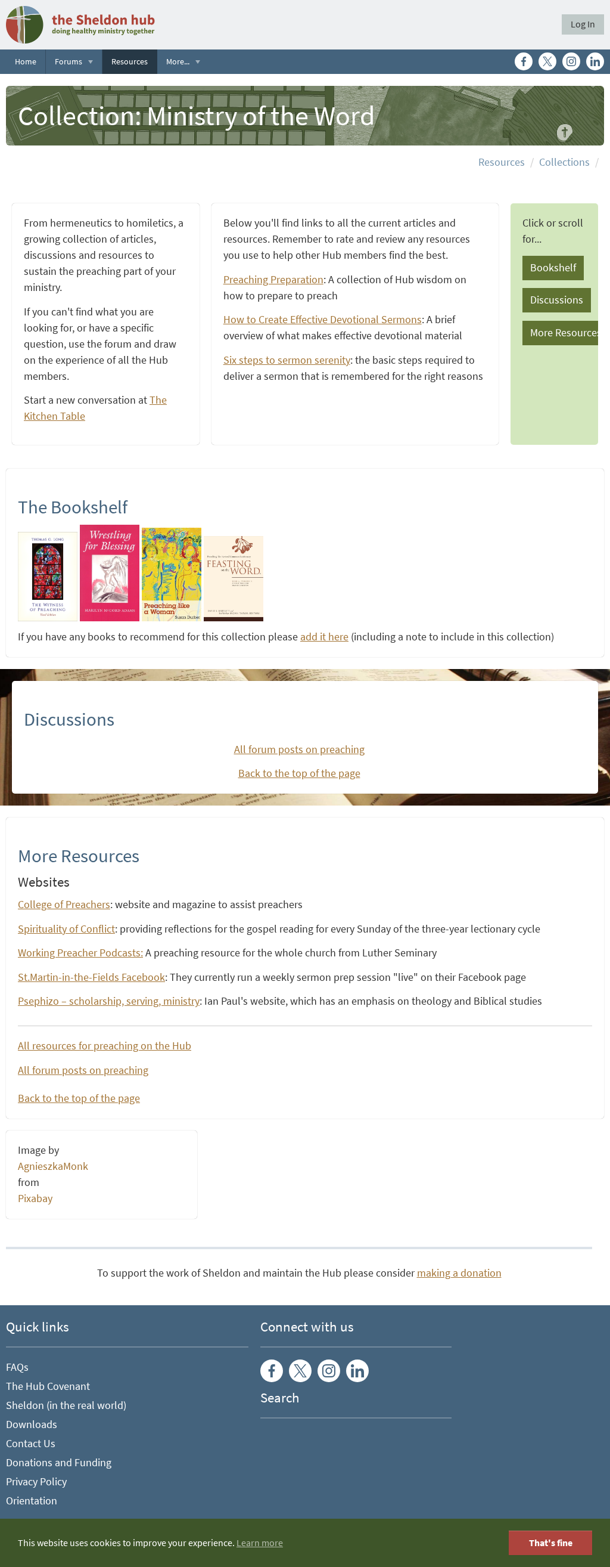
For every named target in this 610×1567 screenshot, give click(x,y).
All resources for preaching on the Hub (104, 1046)
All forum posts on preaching (299, 749)
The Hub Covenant (48, 1386)
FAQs (17, 1367)
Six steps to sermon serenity (286, 360)
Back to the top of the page (299, 773)
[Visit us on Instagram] (571, 61)
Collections (564, 162)
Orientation (31, 1501)
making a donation (459, 1273)
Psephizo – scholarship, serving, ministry (109, 1001)
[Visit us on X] (547, 61)
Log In (583, 24)
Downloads (31, 1424)
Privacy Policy (36, 1482)
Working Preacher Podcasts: (80, 953)
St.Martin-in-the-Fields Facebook (91, 977)
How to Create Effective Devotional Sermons (322, 319)
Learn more (259, 1543)
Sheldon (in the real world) (66, 1405)
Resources (129, 61)
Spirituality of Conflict (66, 929)
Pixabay (35, 1198)
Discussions (556, 300)
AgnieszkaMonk (53, 1166)
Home (25, 61)
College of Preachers (64, 904)
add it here (324, 637)
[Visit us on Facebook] (524, 61)
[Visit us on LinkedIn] (595, 61)
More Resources (566, 333)
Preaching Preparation (273, 279)
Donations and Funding (58, 1462)
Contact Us (30, 1443)
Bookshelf (553, 268)
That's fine (550, 1543)
